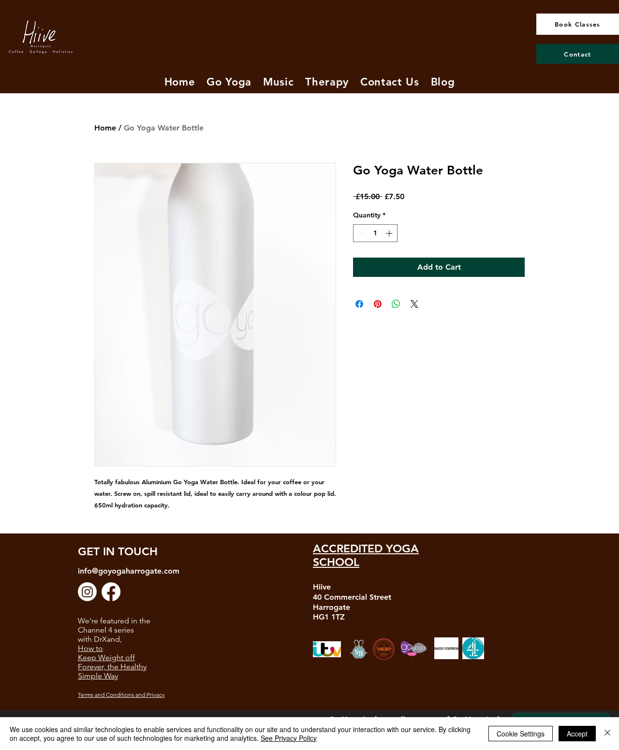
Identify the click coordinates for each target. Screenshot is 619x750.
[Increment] (390, 233)
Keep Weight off (106, 657)
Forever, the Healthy (112, 666)
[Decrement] (360, 233)
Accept (577, 733)
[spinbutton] (375, 233)
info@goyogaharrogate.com (128, 571)
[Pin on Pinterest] (377, 304)
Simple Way (98, 675)
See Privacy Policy (289, 738)
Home (105, 127)
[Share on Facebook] (359, 304)
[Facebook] (111, 591)
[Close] (607, 733)
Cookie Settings (521, 733)
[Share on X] (414, 304)
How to (90, 648)
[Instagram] (87, 591)
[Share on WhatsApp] (396, 304)
